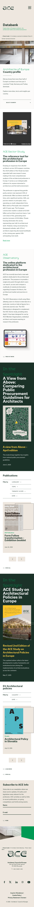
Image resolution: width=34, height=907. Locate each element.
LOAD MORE (8, 769)
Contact (23, 897)
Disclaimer (19, 893)
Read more (6, 240)
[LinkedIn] (16, 882)
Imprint (12, 893)
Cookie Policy (16, 895)
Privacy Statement (14, 897)
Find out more (9, 356)
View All (8, 568)
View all (8, 774)
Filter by (5, 482)
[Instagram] (22, 882)
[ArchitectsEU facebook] (4, 882)
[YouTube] (29, 882)
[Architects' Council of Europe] (17, 854)
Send (6, 820)
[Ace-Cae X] (10, 882)
